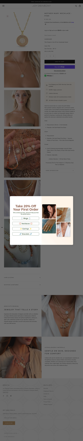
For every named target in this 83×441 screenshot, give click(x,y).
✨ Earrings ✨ (26, 229)
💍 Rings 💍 (26, 218)
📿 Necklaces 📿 (25, 223)
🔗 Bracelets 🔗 (25, 234)
